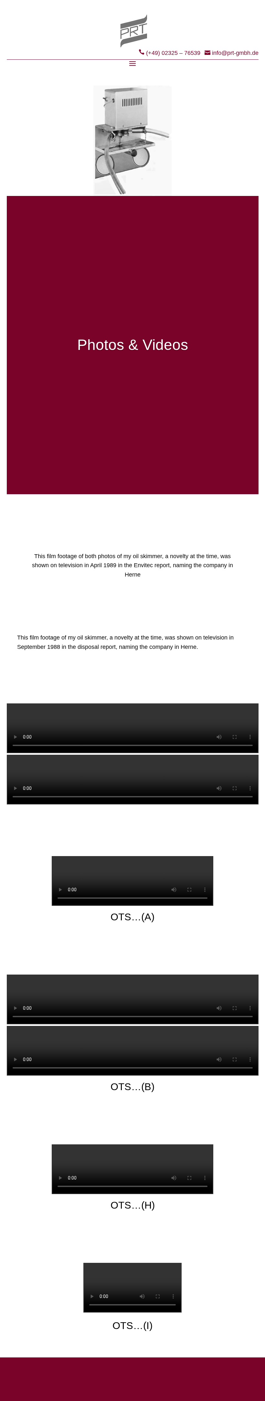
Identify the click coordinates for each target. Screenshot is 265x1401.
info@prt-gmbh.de (235, 53)
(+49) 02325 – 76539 (173, 53)
